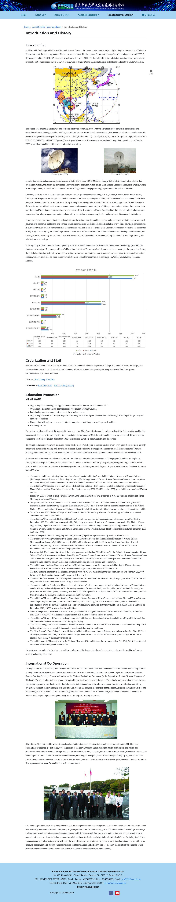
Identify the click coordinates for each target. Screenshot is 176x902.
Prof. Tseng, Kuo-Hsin (45, 379)
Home (26, 27)
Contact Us (149, 15)
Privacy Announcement (88, 887)
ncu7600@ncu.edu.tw (131, 879)
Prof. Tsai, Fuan (45, 385)
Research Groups (61, 15)
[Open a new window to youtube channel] (116, 893)
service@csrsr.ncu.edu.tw (115, 883)
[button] (40, 15)
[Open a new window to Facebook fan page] (111, 893)
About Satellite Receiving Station (46, 27)
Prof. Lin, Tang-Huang (64, 385)
